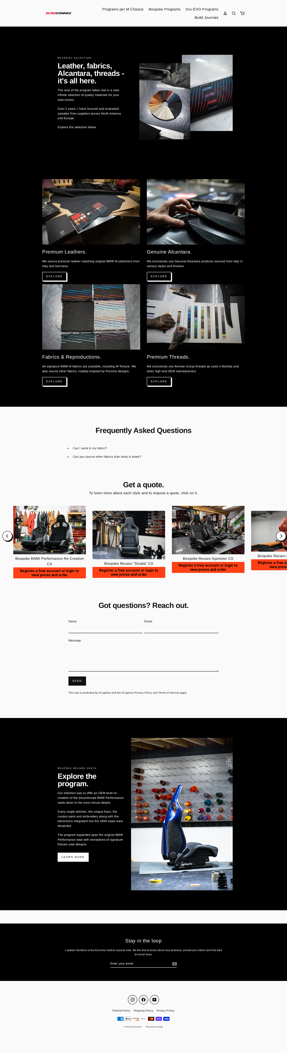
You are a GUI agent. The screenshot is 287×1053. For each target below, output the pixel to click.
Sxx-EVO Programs (202, 9)
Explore (54, 276)
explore (54, 381)
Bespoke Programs (165, 9)
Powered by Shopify (154, 1027)
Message (74, 640)
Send (77, 680)
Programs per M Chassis (123, 9)
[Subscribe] (174, 964)
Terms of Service (168, 692)
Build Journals (206, 17)
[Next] (281, 536)
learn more (73, 857)
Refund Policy (121, 1010)
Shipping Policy (143, 1010)
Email (148, 621)
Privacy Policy (143, 692)
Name (72, 621)
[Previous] (7, 536)
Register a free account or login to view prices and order (49, 573)
